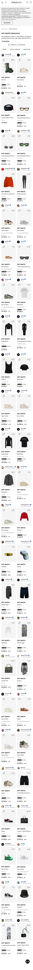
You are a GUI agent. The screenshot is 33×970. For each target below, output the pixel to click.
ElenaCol (23, 617)
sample (7, 205)
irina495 (7, 655)
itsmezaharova (9, 92)
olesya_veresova (9, 466)
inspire (7, 241)
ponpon (7, 390)
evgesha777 (8, 767)
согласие (19, 17)
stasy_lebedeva (25, 729)
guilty (22, 54)
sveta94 (7, 54)
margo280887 (9, 168)
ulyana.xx (23, 805)
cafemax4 (7, 579)
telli (22, 843)
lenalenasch (8, 541)
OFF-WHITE (5, 77)
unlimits (7, 693)
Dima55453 (8, 843)
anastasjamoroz (25, 504)
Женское (4, 29)
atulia (22, 881)
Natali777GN (24, 655)
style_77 (7, 805)
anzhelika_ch (24, 130)
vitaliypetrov (24, 168)
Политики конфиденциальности (10, 15)
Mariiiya (23, 767)
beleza (22, 693)
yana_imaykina (25, 919)
